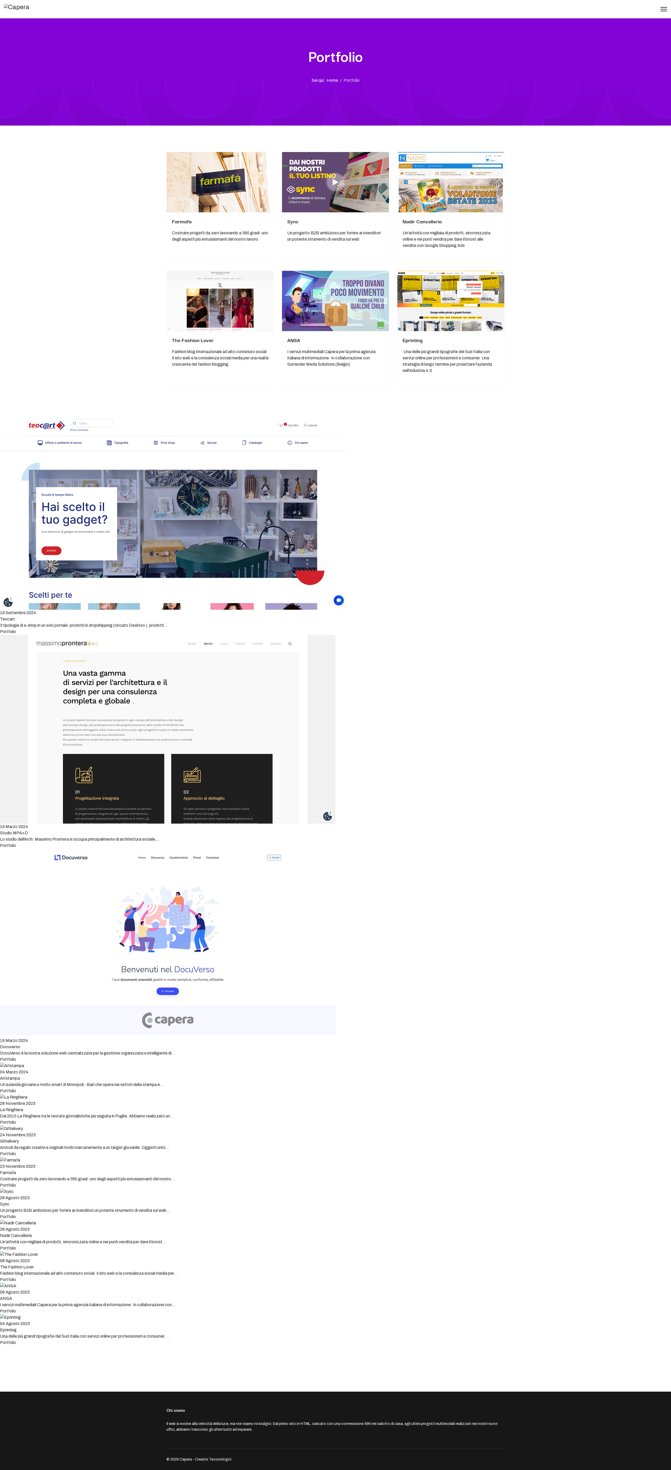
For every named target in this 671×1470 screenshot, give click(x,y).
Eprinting (413, 340)
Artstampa (10, 1078)
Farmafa (182, 221)
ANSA (293, 340)
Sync (293, 221)
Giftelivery (9, 1141)
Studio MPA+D (14, 833)
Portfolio (8, 631)
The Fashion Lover (193, 340)
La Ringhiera (11, 1109)
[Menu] (664, 9)
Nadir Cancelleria (422, 221)
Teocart (7, 619)
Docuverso (10, 1047)
